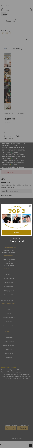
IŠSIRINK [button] (16, 232)
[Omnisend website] (16, 240)
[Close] (30, 206)
